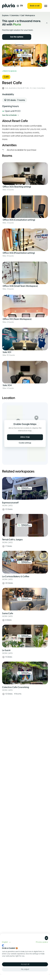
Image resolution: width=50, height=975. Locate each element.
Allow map (25, 437)
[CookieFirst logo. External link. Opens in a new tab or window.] (3, 945)
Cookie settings (25, 443)
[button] (6, 942)
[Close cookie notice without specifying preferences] (46, 938)
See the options (16, 37)
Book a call (34, 6)
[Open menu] (46, 6)
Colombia (14, 16)
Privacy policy (42, 942)
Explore (5, 16)
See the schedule (9, 115)
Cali (22, 16)
